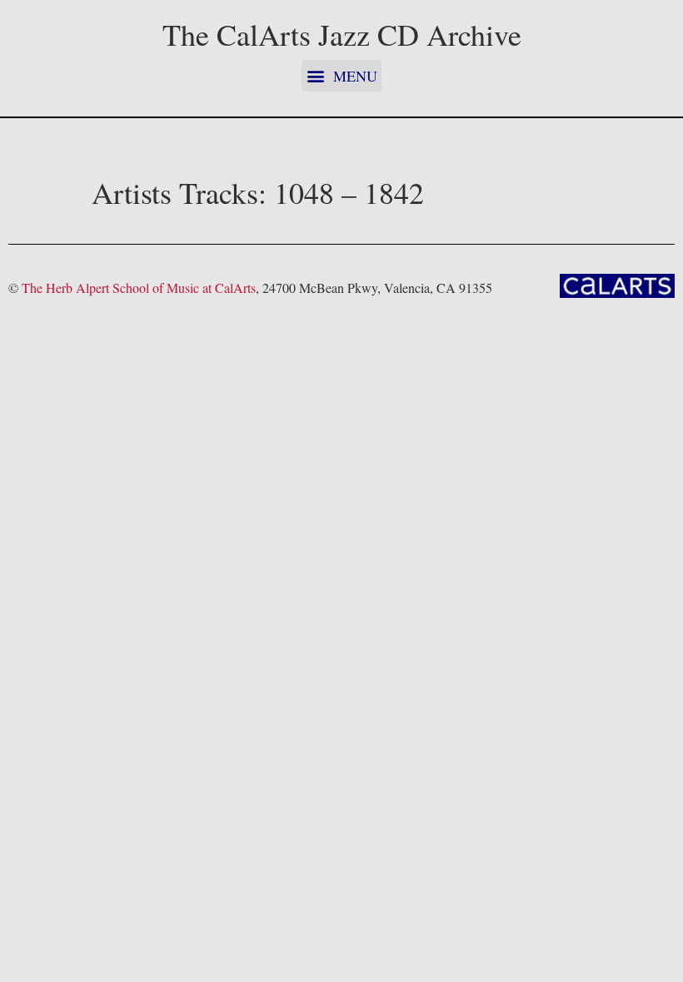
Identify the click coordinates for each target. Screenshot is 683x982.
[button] (341, 76)
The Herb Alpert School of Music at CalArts (139, 287)
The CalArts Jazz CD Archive (341, 34)
